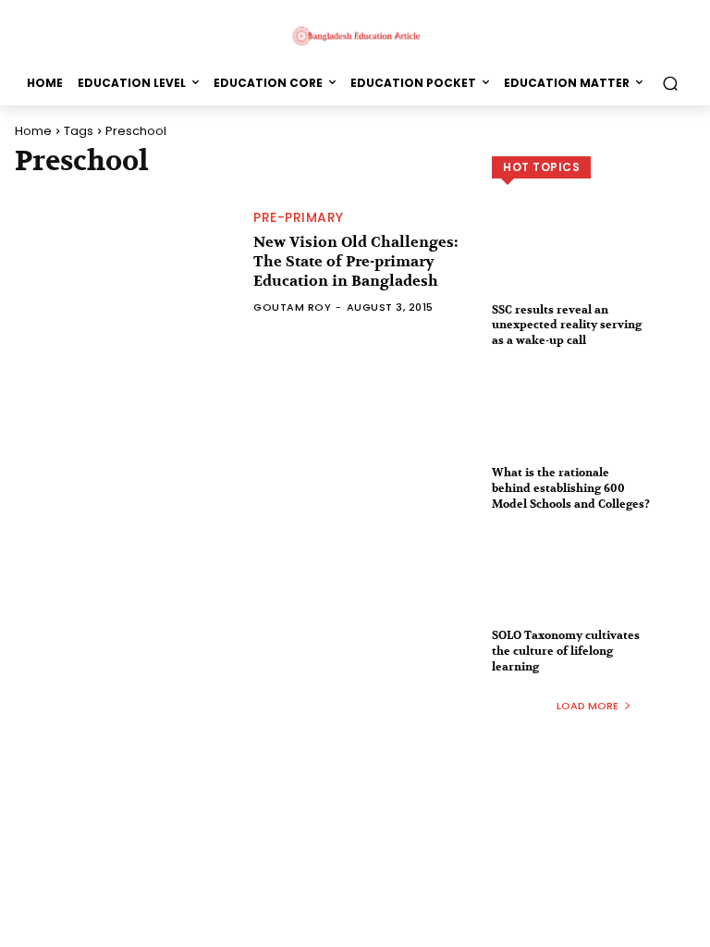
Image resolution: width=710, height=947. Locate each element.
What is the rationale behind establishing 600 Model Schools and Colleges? (571, 488)
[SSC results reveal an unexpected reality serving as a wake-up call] (593, 265)
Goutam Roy (292, 307)
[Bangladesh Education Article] (355, 35)
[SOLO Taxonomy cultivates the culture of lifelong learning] (593, 591)
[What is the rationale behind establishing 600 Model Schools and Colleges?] (593, 428)
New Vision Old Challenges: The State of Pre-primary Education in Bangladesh (356, 261)
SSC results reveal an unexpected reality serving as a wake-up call (567, 325)
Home (33, 131)
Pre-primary (298, 217)
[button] (670, 83)
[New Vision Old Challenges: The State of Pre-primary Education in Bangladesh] (125, 262)
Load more (587, 705)
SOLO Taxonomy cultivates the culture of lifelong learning (566, 651)
